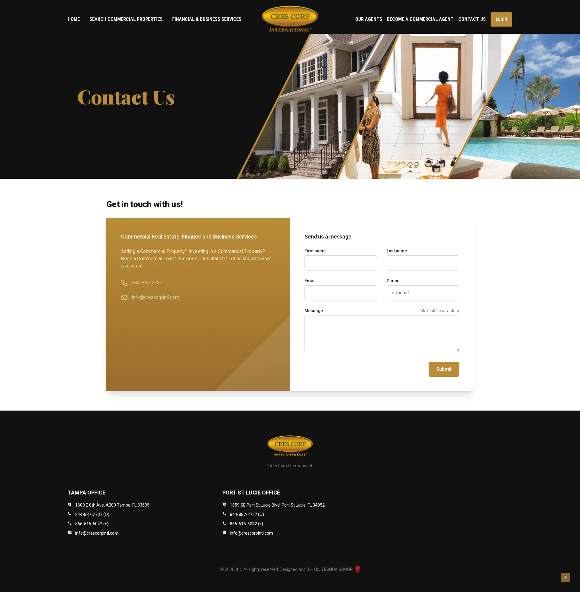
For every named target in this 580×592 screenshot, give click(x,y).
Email (310, 280)
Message (313, 310)
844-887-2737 (147, 283)
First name (315, 250)
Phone (393, 280)
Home (74, 19)
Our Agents (368, 19)
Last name (397, 250)
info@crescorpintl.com (155, 297)
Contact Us (472, 19)
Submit (444, 369)
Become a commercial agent (420, 19)
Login (501, 19)
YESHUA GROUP (337, 569)
